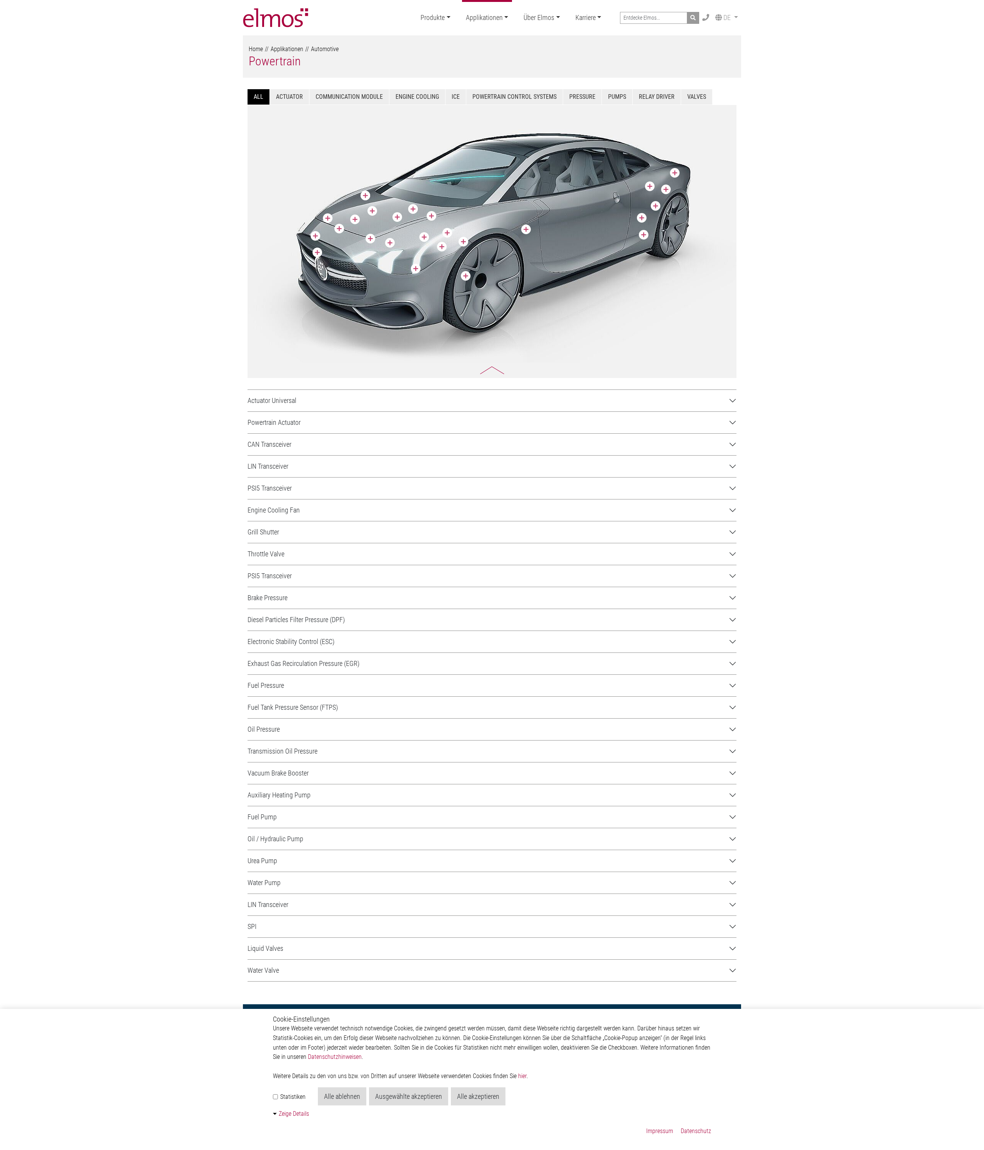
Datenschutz (696, 1131)
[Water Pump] (390, 243)
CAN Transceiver (269, 444)
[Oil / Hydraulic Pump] (463, 241)
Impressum (659, 1131)
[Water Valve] (416, 268)
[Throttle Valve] (355, 219)
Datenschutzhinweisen (335, 1056)
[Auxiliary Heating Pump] (424, 237)
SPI (252, 926)
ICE (456, 96)
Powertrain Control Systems (514, 96)
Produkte (433, 17)
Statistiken (292, 1096)
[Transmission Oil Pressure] (431, 216)
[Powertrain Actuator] (370, 238)
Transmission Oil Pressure (282, 751)
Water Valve (263, 970)
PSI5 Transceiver (270, 488)
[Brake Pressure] (465, 276)
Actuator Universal (272, 400)
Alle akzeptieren (478, 1096)
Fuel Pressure (266, 685)
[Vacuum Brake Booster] (442, 246)
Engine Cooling (417, 96)
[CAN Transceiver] (526, 229)
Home (256, 49)
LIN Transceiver (268, 466)
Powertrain (275, 61)
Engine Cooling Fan (274, 510)
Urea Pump (262, 861)
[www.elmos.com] (275, 17)
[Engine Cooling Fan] (315, 236)
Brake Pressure (268, 598)
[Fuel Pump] (675, 173)
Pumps (617, 96)
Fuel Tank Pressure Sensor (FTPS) (293, 707)
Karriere (585, 17)
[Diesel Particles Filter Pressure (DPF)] (650, 186)
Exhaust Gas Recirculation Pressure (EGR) (303, 663)
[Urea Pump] (643, 235)
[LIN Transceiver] (365, 195)
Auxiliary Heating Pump (279, 795)
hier (522, 1076)
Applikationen (484, 17)
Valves (696, 96)
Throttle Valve (266, 554)
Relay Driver (657, 96)
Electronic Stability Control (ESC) (291, 641)
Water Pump (264, 883)
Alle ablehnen (342, 1096)
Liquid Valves (265, 948)
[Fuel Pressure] (666, 189)
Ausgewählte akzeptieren (408, 1096)
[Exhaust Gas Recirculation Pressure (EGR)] (642, 218)
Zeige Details (294, 1113)
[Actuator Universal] (327, 218)
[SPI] (447, 233)
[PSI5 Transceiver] (413, 209)
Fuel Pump (262, 817)
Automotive (325, 49)
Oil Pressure (264, 729)
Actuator (289, 96)
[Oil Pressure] (339, 228)
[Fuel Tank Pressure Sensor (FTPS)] (655, 206)
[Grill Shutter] (317, 252)
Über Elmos (539, 17)
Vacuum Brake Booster (278, 773)
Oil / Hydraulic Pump (275, 839)
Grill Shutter (263, 532)
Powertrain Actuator (274, 422)
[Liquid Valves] (372, 211)
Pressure (582, 96)
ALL (258, 96)
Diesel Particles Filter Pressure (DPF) (296, 620)
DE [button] (727, 17)
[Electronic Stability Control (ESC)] (397, 217)
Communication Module (349, 96)
